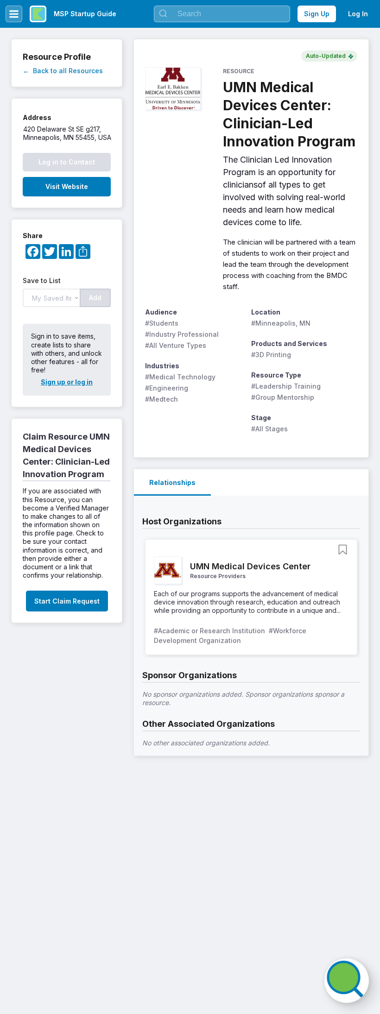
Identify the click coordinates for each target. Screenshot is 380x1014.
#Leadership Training (286, 386)
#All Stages (269, 429)
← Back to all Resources (63, 71)
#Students (161, 323)
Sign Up (316, 14)
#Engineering (166, 388)
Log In (358, 14)
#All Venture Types (175, 345)
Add (95, 298)
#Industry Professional (182, 334)
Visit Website (66, 186)
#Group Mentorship (282, 397)
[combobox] (222, 14)
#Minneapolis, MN (280, 323)
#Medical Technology (180, 377)
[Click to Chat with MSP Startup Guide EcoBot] (346, 980)
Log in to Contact (66, 162)
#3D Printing (271, 355)
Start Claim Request (67, 601)
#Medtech (161, 399)
